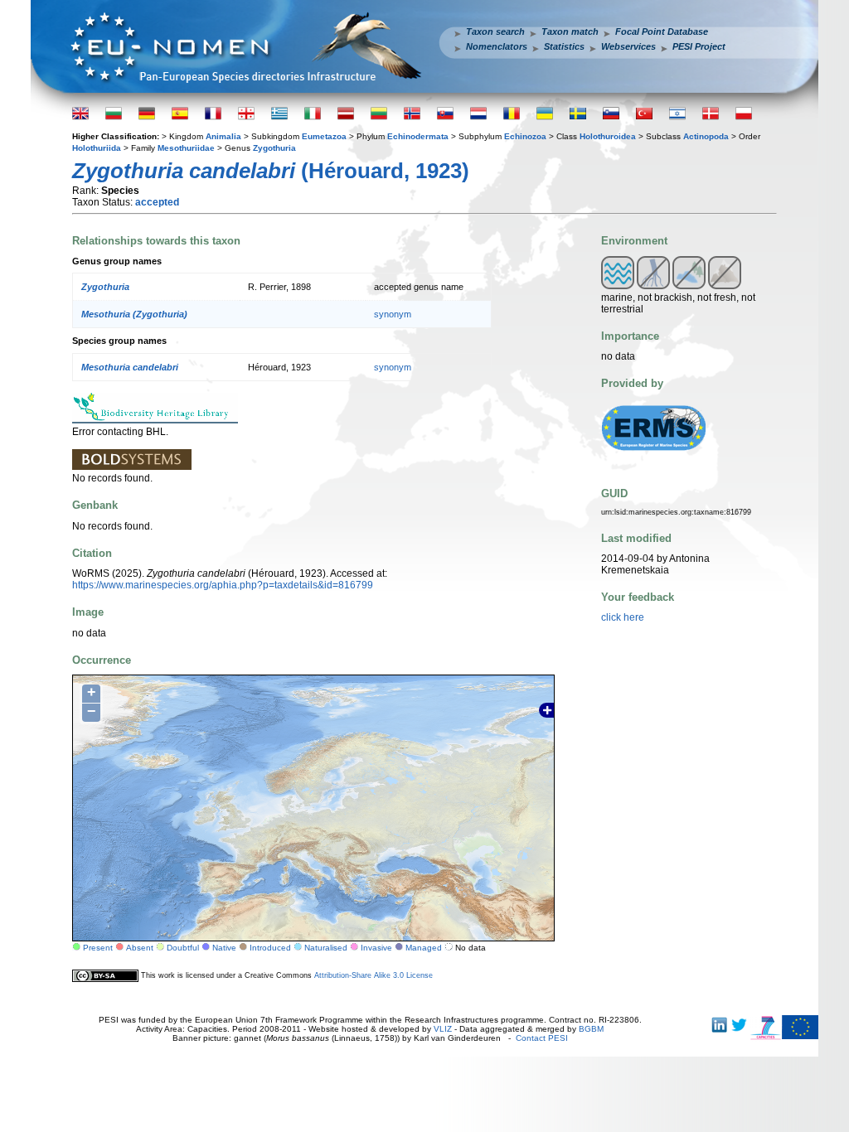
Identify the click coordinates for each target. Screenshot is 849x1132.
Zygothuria (274, 147)
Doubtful (183, 947)
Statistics (564, 46)
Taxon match (570, 31)
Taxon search (495, 31)
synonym (392, 314)
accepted (157, 202)
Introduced (270, 947)
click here (622, 617)
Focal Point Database (661, 31)
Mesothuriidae (186, 147)
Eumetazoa (324, 136)
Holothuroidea (608, 136)
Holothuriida (96, 147)
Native (224, 947)
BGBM (591, 1028)
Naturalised (325, 947)
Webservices (628, 46)
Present (98, 947)
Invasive (376, 947)
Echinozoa (525, 136)
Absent (139, 947)
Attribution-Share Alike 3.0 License (373, 975)
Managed (423, 947)
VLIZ (443, 1028)
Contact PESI (542, 1038)
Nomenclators (496, 46)
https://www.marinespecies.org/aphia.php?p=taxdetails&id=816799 (222, 585)
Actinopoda (706, 136)
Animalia (223, 136)
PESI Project (698, 46)
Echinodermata (418, 136)
